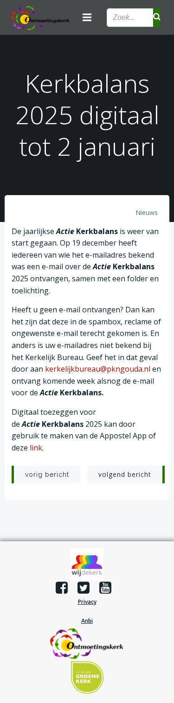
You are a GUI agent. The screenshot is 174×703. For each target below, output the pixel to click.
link (36, 448)
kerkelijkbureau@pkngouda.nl (97, 369)
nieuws (146, 212)
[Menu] (87, 17)
